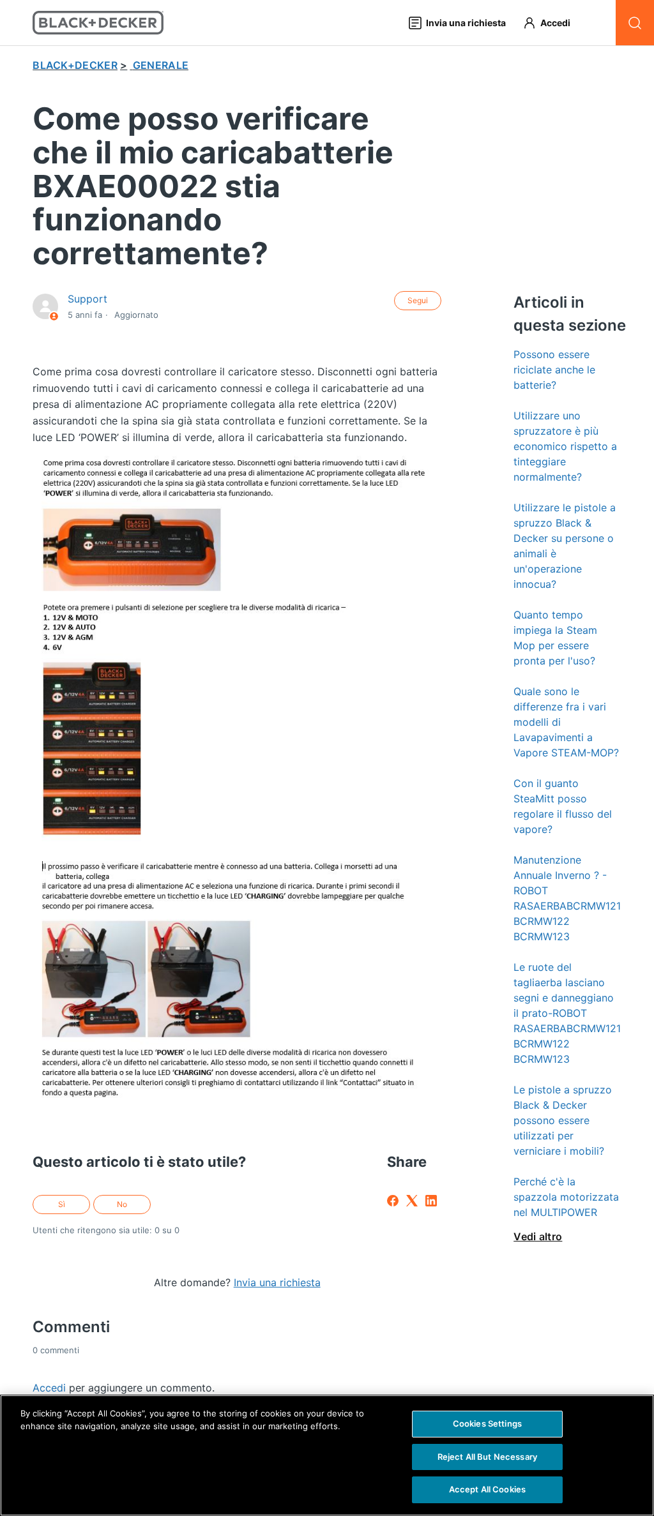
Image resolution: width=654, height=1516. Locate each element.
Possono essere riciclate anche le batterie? (554, 369)
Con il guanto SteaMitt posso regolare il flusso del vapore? (562, 806)
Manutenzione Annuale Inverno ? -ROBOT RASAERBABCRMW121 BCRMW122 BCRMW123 (567, 898)
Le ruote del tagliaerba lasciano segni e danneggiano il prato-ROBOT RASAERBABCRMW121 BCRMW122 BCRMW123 (567, 1013)
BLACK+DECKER (75, 65)
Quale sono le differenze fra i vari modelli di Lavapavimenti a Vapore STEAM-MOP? (566, 722)
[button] (552, 22)
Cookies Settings (487, 1423)
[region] (327, 1455)
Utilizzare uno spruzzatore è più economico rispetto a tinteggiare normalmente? (565, 446)
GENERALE (161, 65)
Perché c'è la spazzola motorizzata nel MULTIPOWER (566, 1197)
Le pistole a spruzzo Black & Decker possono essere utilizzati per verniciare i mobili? (562, 1120)
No (122, 1204)
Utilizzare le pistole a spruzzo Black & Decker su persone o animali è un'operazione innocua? (564, 545)
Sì (61, 1204)
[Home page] (98, 22)
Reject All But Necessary (487, 1457)
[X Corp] (412, 1200)
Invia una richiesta (277, 1282)
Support (87, 298)
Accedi (49, 1387)
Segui (417, 300)
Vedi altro (537, 1236)
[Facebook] (393, 1200)
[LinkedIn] (431, 1200)
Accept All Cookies (487, 1489)
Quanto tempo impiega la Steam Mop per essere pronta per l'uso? (555, 637)
